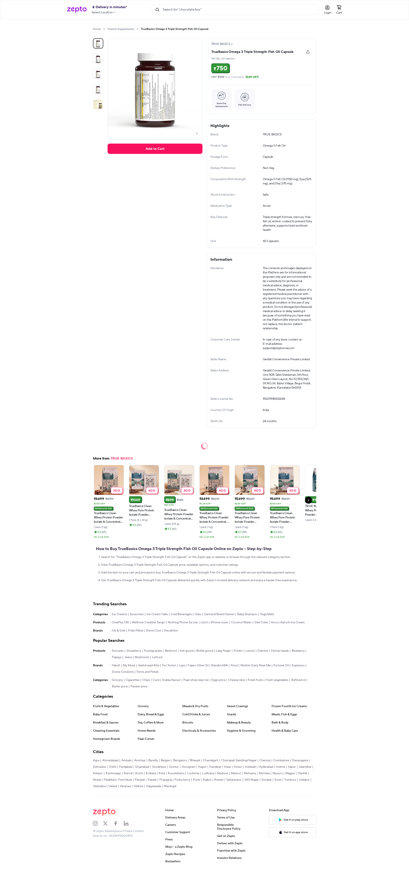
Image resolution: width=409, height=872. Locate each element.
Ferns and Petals (147, 672)
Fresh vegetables (277, 680)
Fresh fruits (255, 680)
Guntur (174, 767)
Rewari (219, 780)
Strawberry (133, 651)
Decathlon (171, 631)
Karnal (128, 773)
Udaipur (304, 780)
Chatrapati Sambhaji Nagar (239, 760)
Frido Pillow (135, 631)
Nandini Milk (219, 665)
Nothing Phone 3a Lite (183, 622)
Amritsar (140, 760)
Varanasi (125, 786)
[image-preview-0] (98, 43)
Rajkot (207, 780)
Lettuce (157, 657)
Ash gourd (186, 651)
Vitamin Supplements (120, 29)
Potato (238, 651)
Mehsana (250, 773)
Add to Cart (155, 149)
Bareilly (153, 760)
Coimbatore (281, 760)
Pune (196, 780)
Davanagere (300, 760)
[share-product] (308, 52)
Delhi (112, 767)
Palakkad (110, 780)
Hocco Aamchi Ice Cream (288, 622)
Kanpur (98, 773)
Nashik (302, 773)
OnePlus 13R (120, 622)
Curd (156, 680)
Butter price (120, 686)
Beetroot (171, 651)
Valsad (112, 786)
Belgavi (165, 760)
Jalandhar (305, 767)
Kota (162, 773)
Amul (234, 665)
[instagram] (98, 823)
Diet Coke (261, 622)
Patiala (152, 780)
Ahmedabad (110, 760)
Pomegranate (153, 651)
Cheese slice (236, 680)
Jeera (128, 657)
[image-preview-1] (98, 59)
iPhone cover (219, 622)
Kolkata (151, 773)
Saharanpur (234, 780)
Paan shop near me (196, 680)
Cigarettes (133, 680)
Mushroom (142, 657)
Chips (146, 680)
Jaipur (292, 767)
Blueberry (298, 651)
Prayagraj (165, 780)
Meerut (236, 773)
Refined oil (298, 680)
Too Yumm (169, 665)
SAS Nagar (251, 780)
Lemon (250, 651)
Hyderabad (265, 767)
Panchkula (125, 780)
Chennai (265, 760)
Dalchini (263, 651)
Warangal (170, 786)
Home (97, 29)
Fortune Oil (281, 665)
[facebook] (118, 823)
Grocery (117, 680)
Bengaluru (180, 760)
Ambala (126, 760)
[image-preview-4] (98, 104)
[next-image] (197, 133)
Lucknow (193, 773)
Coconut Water (241, 622)
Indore (280, 767)
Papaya (117, 657)
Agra (96, 760)
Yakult (116, 665)
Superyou (298, 665)
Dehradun (99, 767)
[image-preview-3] (98, 89)
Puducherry (182, 780)
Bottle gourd (204, 651)
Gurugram (188, 767)
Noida (97, 780)
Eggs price (218, 680)
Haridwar (215, 767)
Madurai (222, 773)
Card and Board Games (219, 614)
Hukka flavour (171, 680)
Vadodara (99, 786)
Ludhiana (208, 773)
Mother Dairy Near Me (255, 665)
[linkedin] (129, 823)
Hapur (202, 767)
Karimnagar (113, 773)
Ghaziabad (142, 767)
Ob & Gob (118, 631)
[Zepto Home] (77, 9)
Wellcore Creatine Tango (148, 622)
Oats (198, 614)
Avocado (118, 651)
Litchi (204, 622)
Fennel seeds (280, 651)
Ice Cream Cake (157, 614)
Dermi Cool (153, 631)
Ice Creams (119, 614)
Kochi (139, 773)
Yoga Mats (267, 614)
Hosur (238, 767)
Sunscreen (137, 614)
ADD (116, 490)
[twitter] (108, 823)
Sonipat (267, 780)
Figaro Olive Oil (198, 665)
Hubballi (250, 767)
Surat (277, 780)
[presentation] (104, 29)
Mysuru (277, 773)
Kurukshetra (176, 773)
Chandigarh (210, 760)
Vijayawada (153, 786)
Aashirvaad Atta (148, 665)
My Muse (129, 665)
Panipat (140, 780)
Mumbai (264, 773)
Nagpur (290, 773)
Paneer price (139, 686)
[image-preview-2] (98, 74)
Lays (182, 665)
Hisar (227, 767)
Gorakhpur (159, 767)
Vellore (138, 786)
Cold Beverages (181, 614)
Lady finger (223, 651)
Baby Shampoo (247, 614)
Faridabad (125, 767)
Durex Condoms (123, 672)
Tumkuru (290, 780)
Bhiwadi (195, 760)
